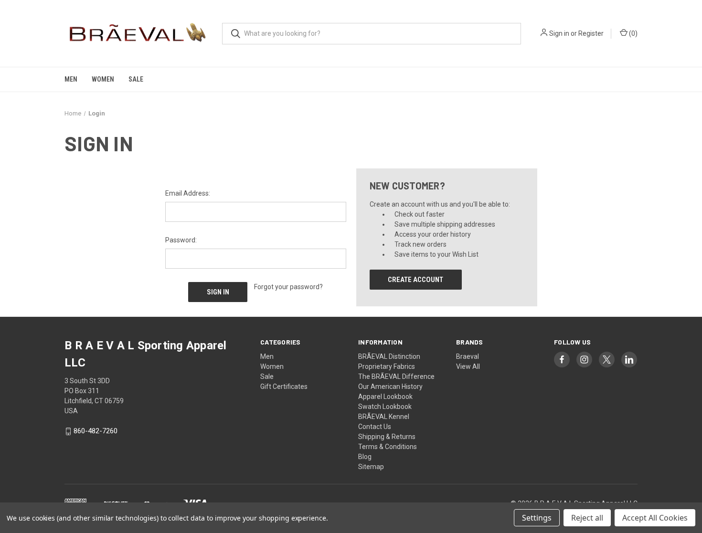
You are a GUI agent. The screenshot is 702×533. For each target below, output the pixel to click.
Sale (135, 79)
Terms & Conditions (387, 446)
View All (468, 366)
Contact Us (374, 426)
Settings (537, 517)
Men (70, 79)
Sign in (559, 33)
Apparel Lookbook (385, 396)
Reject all (587, 517)
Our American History (390, 386)
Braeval (467, 356)
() (633, 33)
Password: (181, 240)
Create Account (415, 279)
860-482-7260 (95, 431)
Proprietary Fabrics (386, 366)
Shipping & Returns (386, 436)
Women (103, 79)
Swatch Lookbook (385, 406)
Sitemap (371, 466)
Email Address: (187, 193)
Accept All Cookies (655, 517)
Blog (365, 456)
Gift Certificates (284, 386)
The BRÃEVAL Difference (396, 376)
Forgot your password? (288, 287)
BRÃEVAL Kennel (383, 416)
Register (591, 33)
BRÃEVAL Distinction (389, 356)
